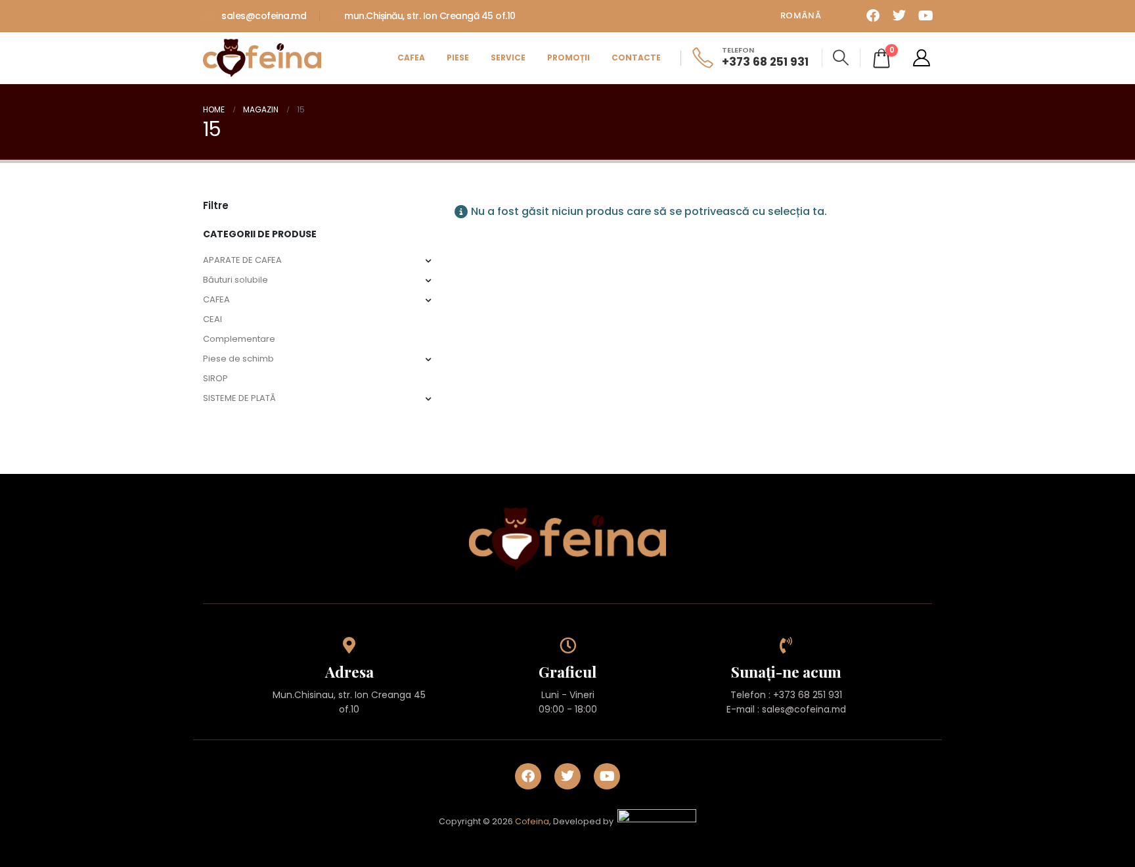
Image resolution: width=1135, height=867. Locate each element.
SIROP (215, 378)
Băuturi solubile (235, 279)
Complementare (239, 339)
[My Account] (922, 57)
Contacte (636, 57)
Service (508, 57)
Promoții (568, 57)
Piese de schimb (238, 358)
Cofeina (532, 822)
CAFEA (216, 299)
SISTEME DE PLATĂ (239, 398)
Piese (458, 57)
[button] (841, 58)
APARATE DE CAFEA (242, 260)
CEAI (212, 319)
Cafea (411, 57)
